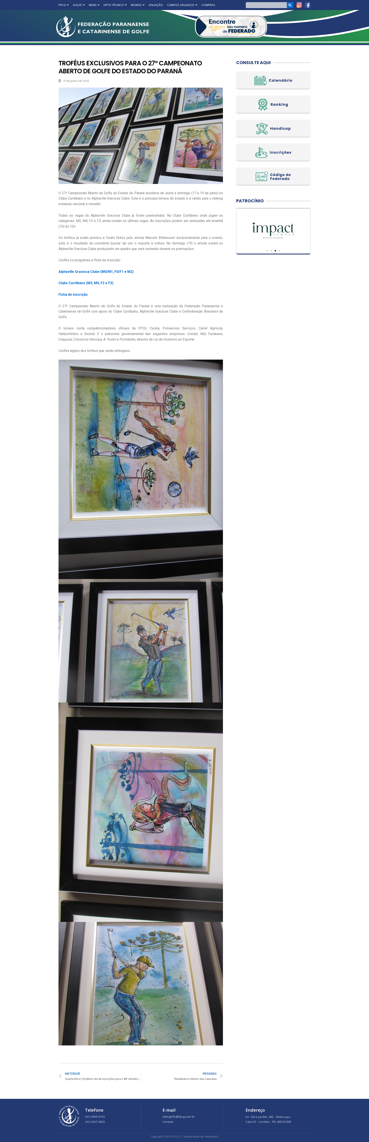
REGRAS (136, 5)
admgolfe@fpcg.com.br (179, 1116)
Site (273, 230)
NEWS (93, 5)
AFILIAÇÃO (156, 5)
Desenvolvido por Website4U (200, 1136)
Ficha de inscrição (73, 294)
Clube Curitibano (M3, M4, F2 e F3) (86, 283)
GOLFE (77, 5)
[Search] (290, 5)
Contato (168, 1122)
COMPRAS (208, 5)
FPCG (62, 5)
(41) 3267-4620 (95, 1122)
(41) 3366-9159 (95, 1116)
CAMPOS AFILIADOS (180, 5)
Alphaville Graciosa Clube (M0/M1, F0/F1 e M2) (96, 272)
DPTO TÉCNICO (114, 5)
